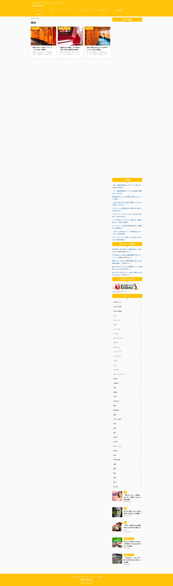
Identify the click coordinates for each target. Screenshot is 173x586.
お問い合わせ (103, 10)
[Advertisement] (127, 100)
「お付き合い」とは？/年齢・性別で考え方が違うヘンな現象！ (133, 560)
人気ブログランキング (119, 291)
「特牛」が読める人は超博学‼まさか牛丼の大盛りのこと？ (132, 527)
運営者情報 (119, 10)
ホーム (39, 10)
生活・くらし (55, 10)
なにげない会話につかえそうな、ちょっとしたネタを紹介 (86, 576)
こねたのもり (38, 5)
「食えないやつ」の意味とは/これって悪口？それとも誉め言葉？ (132, 497)
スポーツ (70, 10)
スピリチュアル (86, 10)
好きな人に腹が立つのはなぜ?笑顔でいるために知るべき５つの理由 (132, 544)
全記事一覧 (39, 14)
